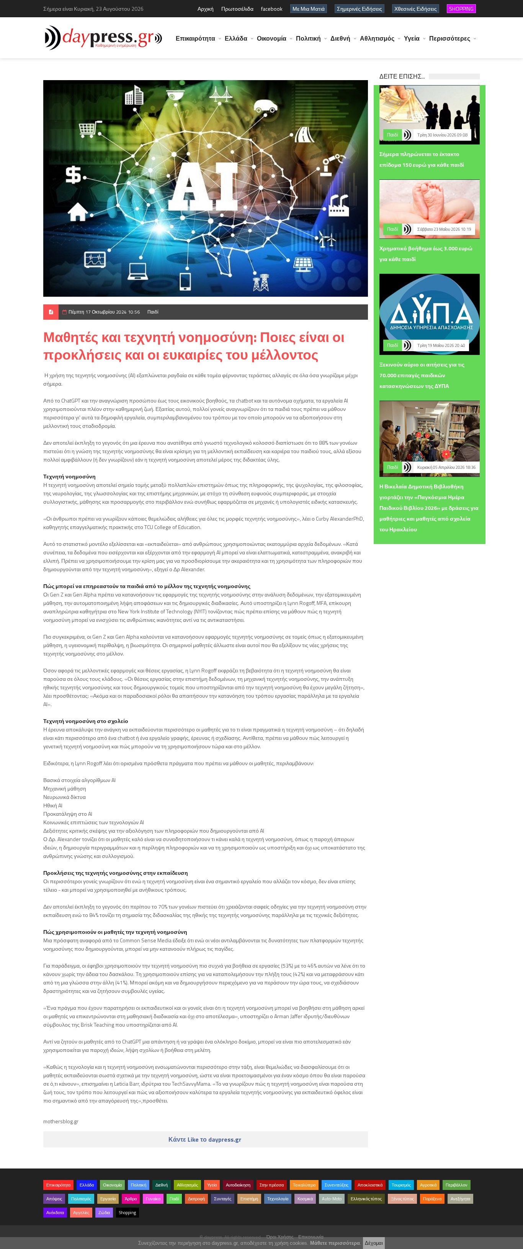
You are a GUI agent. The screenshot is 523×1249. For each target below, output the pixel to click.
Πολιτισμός (81, 1199)
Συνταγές (222, 1199)
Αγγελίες (81, 1213)
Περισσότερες (449, 38)
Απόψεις (54, 1199)
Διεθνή (340, 38)
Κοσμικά (305, 1199)
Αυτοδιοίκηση (238, 1185)
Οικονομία (271, 38)
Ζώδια (104, 1213)
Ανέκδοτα (55, 1213)
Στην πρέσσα (272, 1185)
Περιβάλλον (456, 1185)
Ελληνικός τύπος (366, 1199)
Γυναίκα (153, 1199)
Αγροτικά (428, 1185)
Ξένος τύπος (402, 1199)
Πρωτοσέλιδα (237, 9)
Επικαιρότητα (195, 38)
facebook (272, 9)
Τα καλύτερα (304, 1185)
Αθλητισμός (377, 38)
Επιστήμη (249, 1199)
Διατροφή (196, 1199)
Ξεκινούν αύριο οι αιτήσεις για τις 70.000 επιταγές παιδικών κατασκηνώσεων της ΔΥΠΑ (421, 375)
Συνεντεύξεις (336, 1185)
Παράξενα (432, 1199)
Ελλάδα (236, 38)
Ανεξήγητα (460, 1199)
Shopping (127, 1213)
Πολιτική (308, 38)
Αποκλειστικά (370, 1185)
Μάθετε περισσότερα (335, 1243)
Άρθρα (131, 1199)
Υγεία (412, 38)
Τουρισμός (401, 1185)
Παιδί (153, 312)
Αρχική (206, 9)
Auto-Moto (332, 1199)
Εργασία (108, 1199)
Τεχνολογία (277, 1199)
